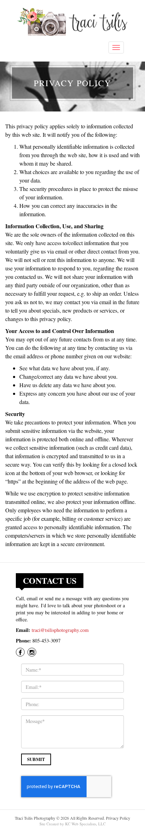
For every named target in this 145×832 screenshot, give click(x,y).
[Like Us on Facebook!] (21, 652)
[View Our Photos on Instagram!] (32, 652)
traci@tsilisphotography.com (60, 630)
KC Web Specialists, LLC (85, 823)
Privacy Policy (118, 818)
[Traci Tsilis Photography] (72, 22)
